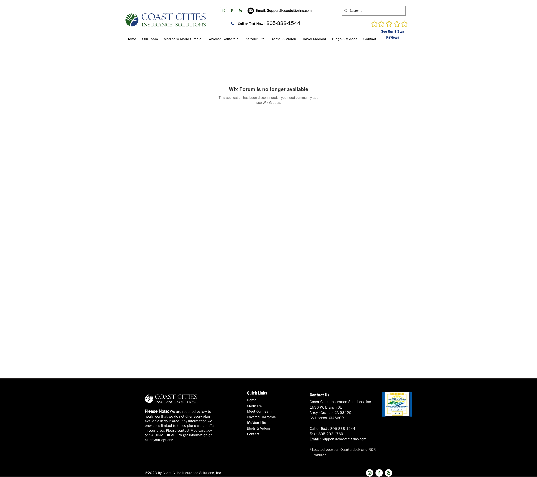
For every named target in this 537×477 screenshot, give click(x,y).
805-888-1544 (342, 428)
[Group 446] (240, 10)
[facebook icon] (232, 10)
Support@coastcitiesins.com (289, 10)
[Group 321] (223, 10)
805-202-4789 (330, 433)
